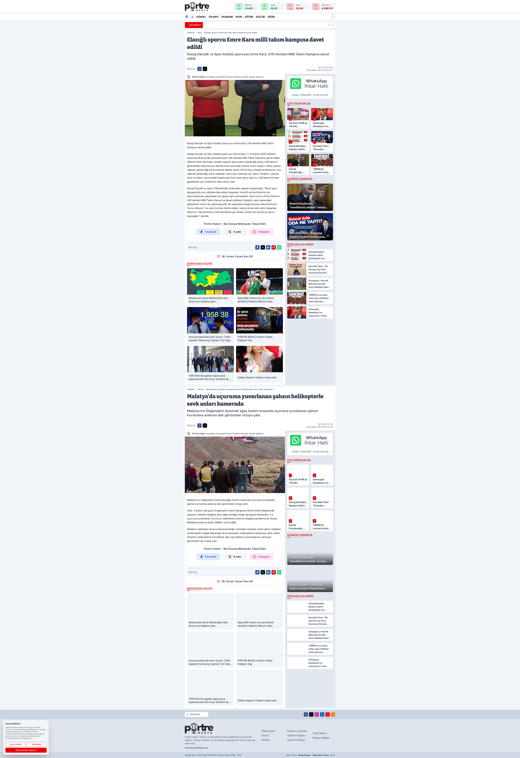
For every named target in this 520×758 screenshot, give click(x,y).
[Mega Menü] (187, 17)
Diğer (271, 16)
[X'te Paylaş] (205, 69)
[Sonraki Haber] (332, 25)
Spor (238, 16)
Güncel (201, 16)
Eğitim (249, 16)
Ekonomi (227, 16)
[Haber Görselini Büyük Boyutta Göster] (235, 108)
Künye (265, 735)
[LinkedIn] (322, 714)
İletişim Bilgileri (321, 737)
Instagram (264, 231)
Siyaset (214, 16)
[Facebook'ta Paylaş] (199, 69)
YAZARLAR (195, 714)
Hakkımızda (268, 731)
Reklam (266, 740)
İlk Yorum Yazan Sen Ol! (237, 256)
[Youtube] (327, 714)
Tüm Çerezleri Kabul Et (26, 750)
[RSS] (333, 714)
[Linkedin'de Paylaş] (268, 247)
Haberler (191, 32)
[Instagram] (317, 714)
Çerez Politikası (296, 740)
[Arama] (333, 16)
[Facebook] (306, 714)
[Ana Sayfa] (192, 17)
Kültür (260, 16)
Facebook (210, 231)
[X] (311, 714)
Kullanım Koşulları (297, 731)
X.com (237, 231)
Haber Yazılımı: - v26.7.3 (310, 755)
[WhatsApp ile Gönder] (279, 247)
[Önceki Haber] (328, 25)
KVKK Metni (319, 733)
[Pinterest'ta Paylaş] (274, 247)
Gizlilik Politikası (296, 735)
